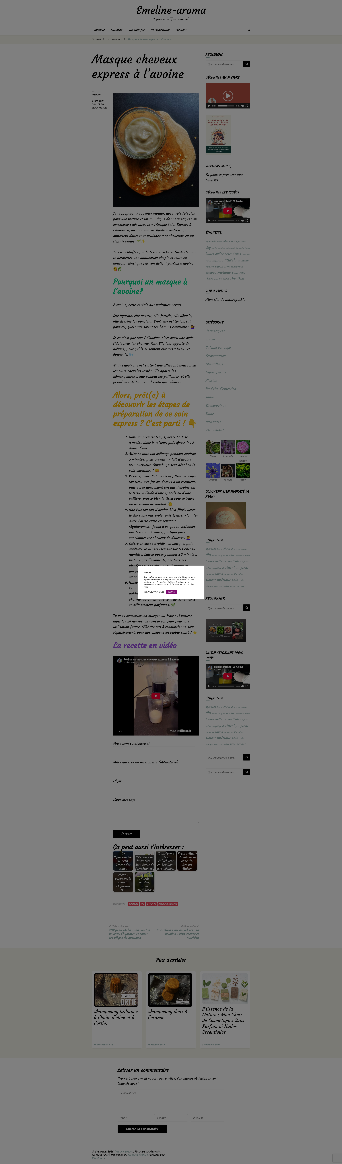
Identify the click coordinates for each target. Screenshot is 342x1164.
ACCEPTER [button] (171, 592)
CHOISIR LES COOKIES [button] (154, 592)
